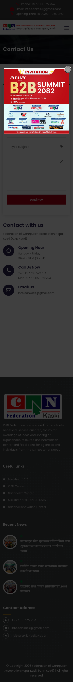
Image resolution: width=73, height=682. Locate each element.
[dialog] (36, 101)
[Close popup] (68, 70)
